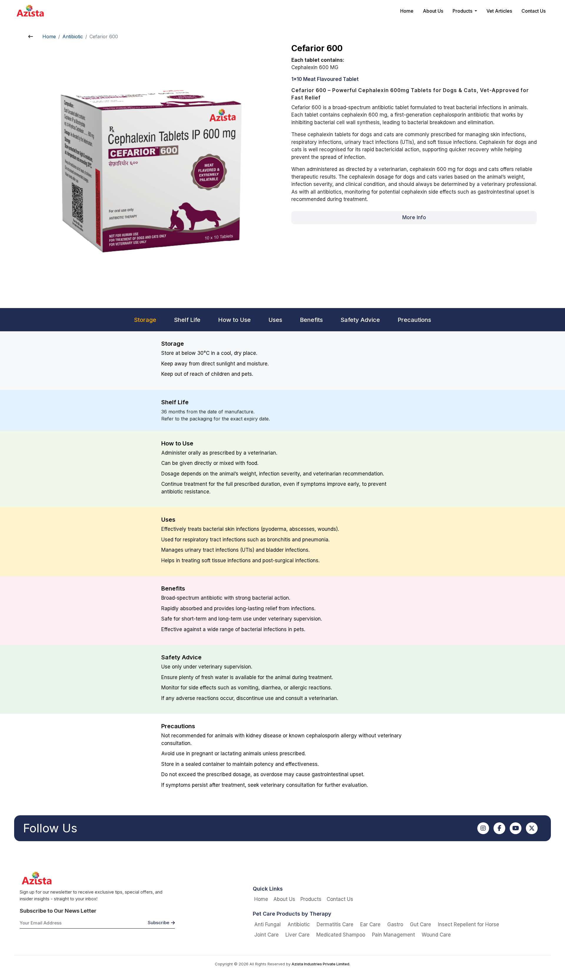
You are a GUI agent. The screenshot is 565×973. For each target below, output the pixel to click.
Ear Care (370, 924)
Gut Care (420, 924)
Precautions (414, 319)
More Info (414, 217)
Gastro (395, 924)
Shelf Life (187, 319)
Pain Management (393, 935)
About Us (433, 11)
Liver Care (297, 935)
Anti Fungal (267, 924)
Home (406, 11)
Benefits (311, 319)
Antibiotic (72, 36)
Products (310, 899)
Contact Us (533, 11)
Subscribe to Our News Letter (58, 911)
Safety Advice (360, 319)
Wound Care (436, 935)
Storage (145, 319)
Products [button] (463, 11)
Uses (275, 319)
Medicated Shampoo (340, 935)
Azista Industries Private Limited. (321, 964)
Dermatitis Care (335, 924)
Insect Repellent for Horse (468, 924)
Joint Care (266, 935)
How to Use (234, 319)
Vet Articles (499, 11)
